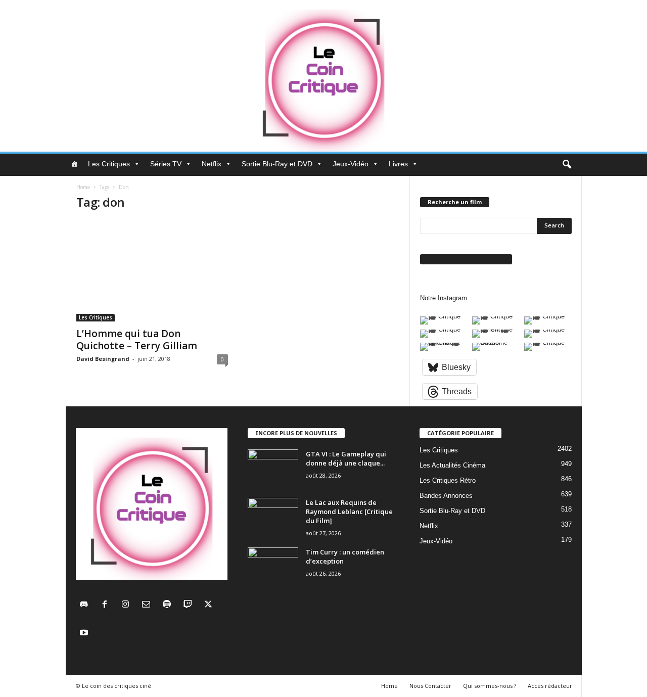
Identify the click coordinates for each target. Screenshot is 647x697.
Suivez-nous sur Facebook (466, 259)
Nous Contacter (430, 685)
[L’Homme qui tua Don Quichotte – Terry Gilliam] (152, 270)
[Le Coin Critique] (323, 76)
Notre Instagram (443, 298)
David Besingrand (102, 358)
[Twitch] (189, 605)
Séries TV (165, 164)
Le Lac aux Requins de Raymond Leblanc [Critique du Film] (349, 511)
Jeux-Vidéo (350, 164)
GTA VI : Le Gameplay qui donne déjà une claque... (346, 458)
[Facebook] (107, 605)
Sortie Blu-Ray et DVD (277, 164)
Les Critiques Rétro (448, 480)
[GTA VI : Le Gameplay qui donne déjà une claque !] (273, 468)
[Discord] (86, 605)
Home (83, 187)
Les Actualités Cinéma (452, 465)
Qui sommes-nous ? (489, 685)
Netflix (211, 164)
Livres (398, 164)
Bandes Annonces (446, 495)
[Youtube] (85, 633)
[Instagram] (127, 605)
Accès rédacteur (550, 685)
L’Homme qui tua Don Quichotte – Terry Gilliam (136, 339)
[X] (209, 605)
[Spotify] (169, 605)
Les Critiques (109, 164)
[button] (567, 165)
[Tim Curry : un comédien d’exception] (273, 566)
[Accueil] (74, 164)
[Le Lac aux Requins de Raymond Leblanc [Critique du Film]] (273, 517)
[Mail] (148, 605)
